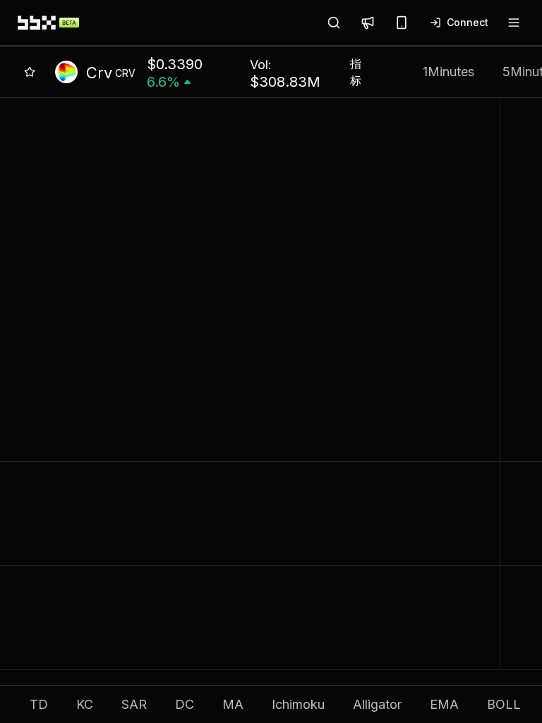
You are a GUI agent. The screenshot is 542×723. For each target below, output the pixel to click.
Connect (467, 22)
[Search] (334, 22)
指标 (355, 71)
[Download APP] (401, 22)
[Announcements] (368, 22)
